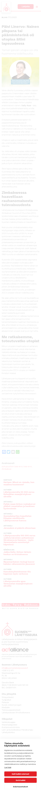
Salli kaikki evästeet (20, 774)
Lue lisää (7, 767)
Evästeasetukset (20, 787)
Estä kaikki (20, 780)
